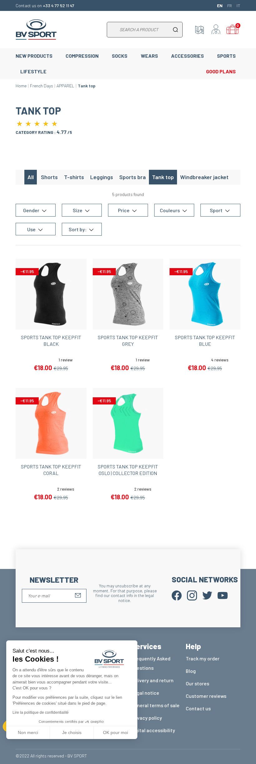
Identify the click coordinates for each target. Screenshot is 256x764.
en (220, 5)
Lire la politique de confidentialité (40, 712)
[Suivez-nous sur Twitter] (207, 595)
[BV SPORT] (36, 29)
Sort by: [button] (78, 229)
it (238, 5)
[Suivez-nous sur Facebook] (177, 595)
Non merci (28, 732)
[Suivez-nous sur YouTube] (222, 595)
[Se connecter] (216, 29)
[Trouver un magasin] (199, 29)
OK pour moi (115, 732)
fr (229, 5)
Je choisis (71, 732)
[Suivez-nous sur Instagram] (192, 595)
